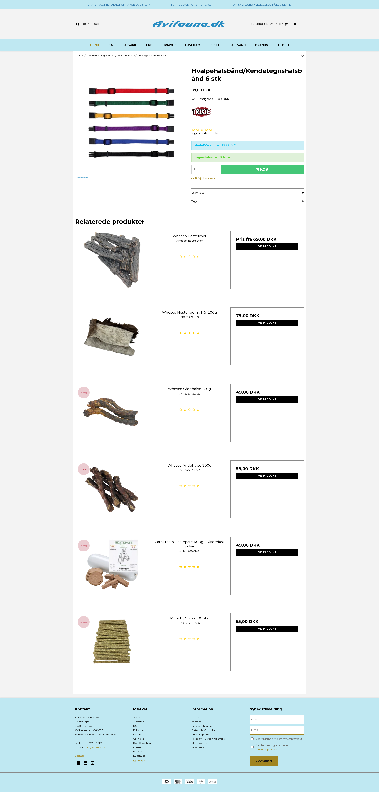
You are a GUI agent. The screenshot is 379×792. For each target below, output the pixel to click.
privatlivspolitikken (267, 749)
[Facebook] (80, 763)
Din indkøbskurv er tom (266, 24)
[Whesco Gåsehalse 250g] (112, 421)
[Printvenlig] (302, 55)
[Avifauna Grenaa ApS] (189, 24)
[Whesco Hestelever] (112, 268)
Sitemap (80, 755)
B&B (135, 725)
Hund (94, 45)
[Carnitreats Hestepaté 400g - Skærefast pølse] (112, 574)
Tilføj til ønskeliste (207, 178)
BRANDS (261, 45)
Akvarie (130, 45)
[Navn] (277, 719)
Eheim (137, 747)
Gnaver (170, 45)
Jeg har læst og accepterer (272, 747)
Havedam (192, 45)
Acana (137, 717)
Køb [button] (264, 169)
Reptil (215, 45)
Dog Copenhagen (143, 742)
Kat (112, 45)
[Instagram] (94, 763)
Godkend (262, 760)
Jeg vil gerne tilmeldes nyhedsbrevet (280, 738)
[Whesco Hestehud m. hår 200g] (112, 344)
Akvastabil (139, 721)
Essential (138, 751)
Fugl (150, 45)
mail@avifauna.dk (94, 747)
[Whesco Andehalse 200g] (112, 497)
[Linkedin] (87, 763)
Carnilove (138, 738)
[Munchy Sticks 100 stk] (112, 650)
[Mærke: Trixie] (201, 116)
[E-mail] (277, 730)
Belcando (138, 730)
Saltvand (237, 45)
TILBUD (283, 45)
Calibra (137, 734)
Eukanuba (139, 755)
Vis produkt (267, 246)
